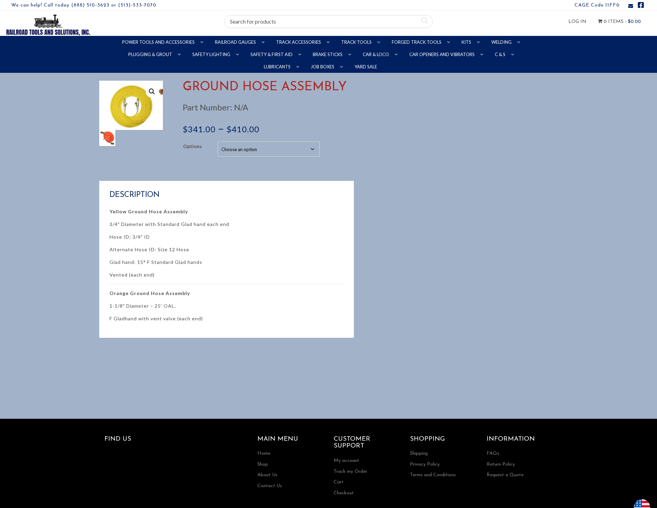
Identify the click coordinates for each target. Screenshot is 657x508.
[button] (152, 91)
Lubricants (278, 66)
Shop (262, 464)
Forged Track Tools (417, 42)
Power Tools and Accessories (159, 42)
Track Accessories (299, 42)
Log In (577, 21)
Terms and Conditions (433, 475)
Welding (502, 42)
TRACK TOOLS (357, 42)
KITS (467, 42)
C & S (500, 54)
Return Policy (501, 464)
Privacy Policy (425, 464)
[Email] (631, 6)
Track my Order (350, 471)
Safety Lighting (211, 54)
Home (263, 453)
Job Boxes (323, 66)
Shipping (419, 453)
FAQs (493, 453)
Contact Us (269, 486)
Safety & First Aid (272, 54)
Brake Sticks (328, 54)
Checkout (344, 493)
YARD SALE (366, 66)
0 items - (621, 21)
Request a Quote (505, 475)
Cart (339, 482)
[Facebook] (641, 6)
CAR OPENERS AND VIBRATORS (442, 54)
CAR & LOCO (376, 54)
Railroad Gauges (236, 42)
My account (346, 460)
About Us (267, 475)
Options (192, 146)
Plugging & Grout (150, 54)
